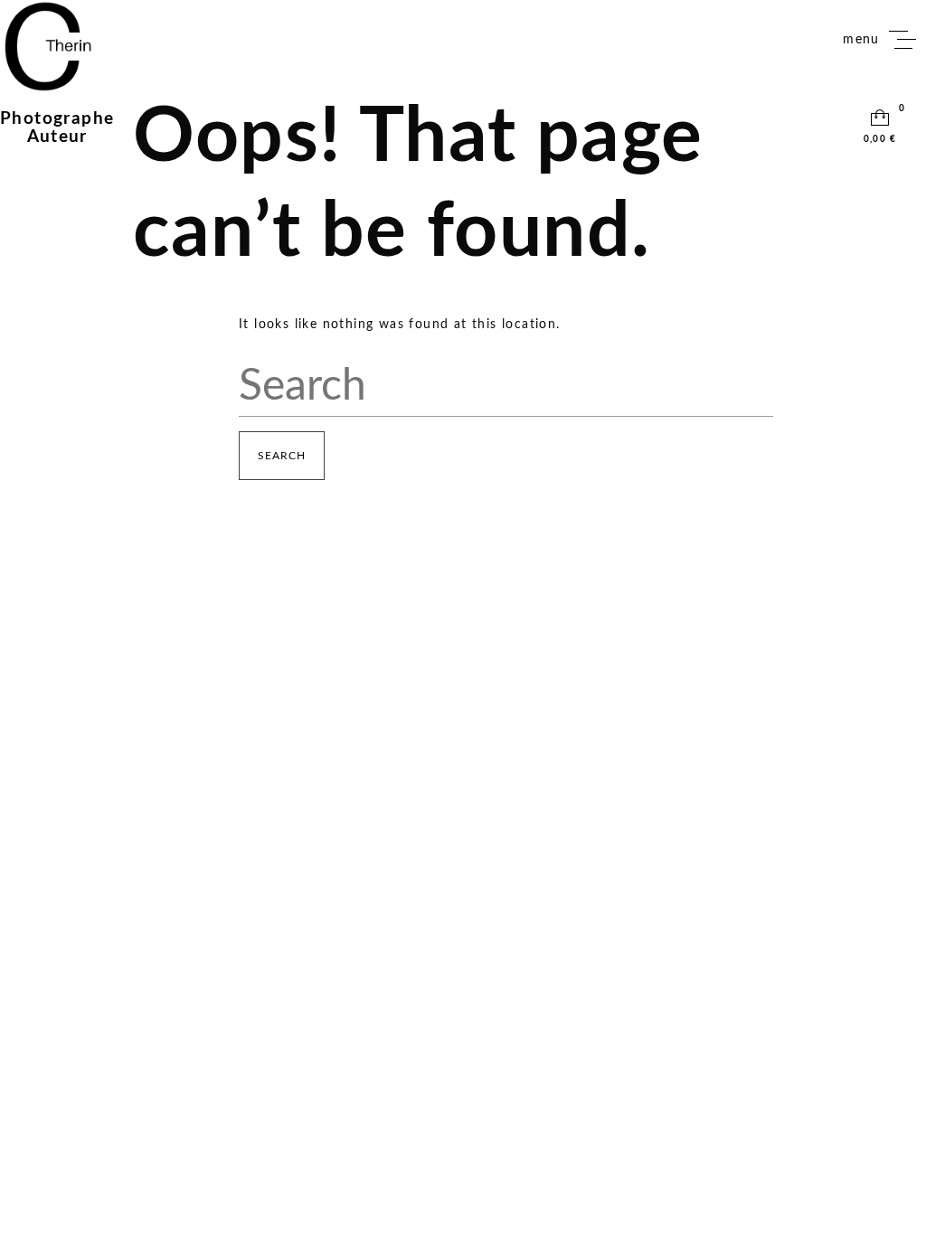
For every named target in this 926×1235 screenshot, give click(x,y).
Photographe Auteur (57, 128)
